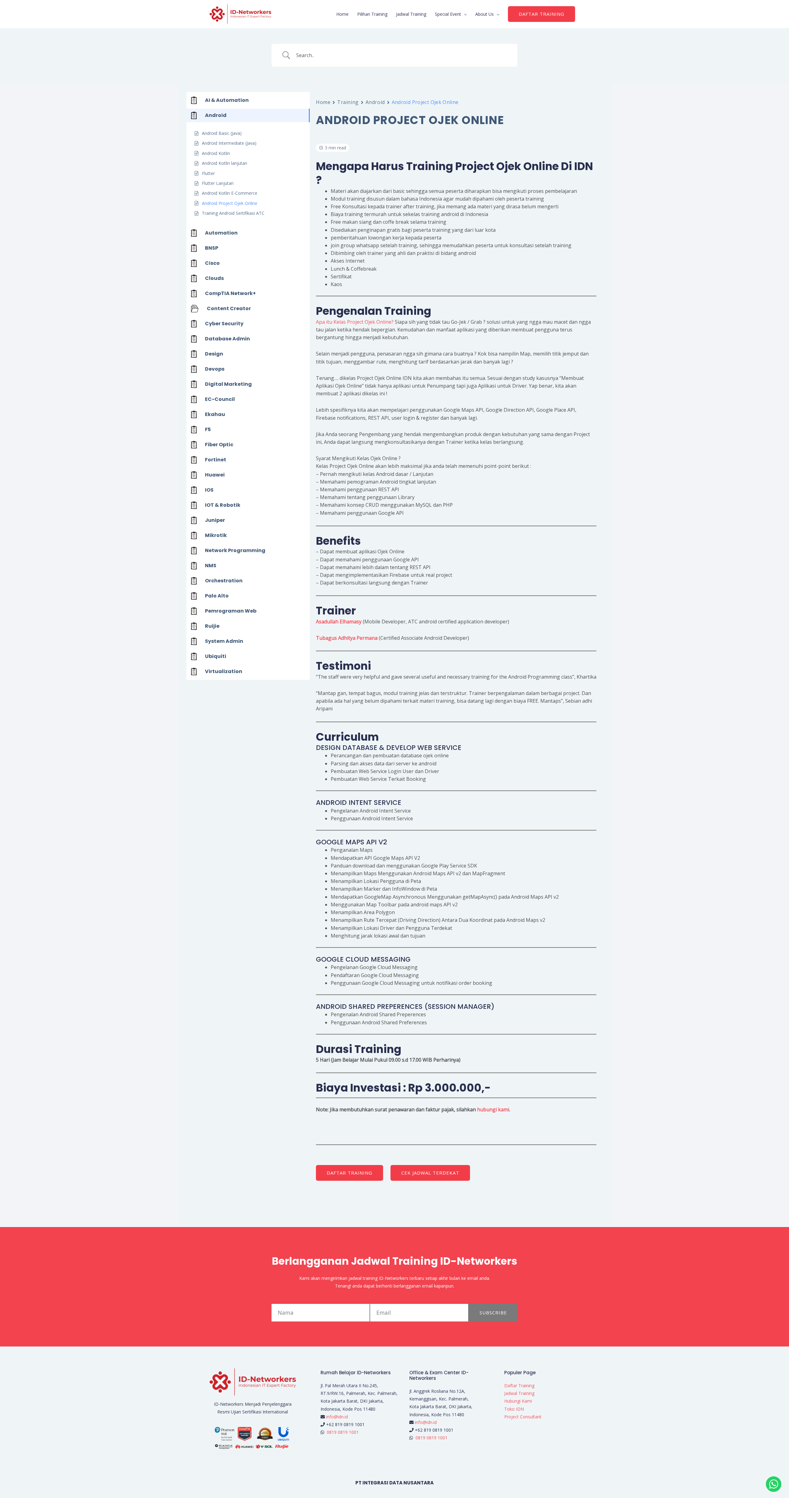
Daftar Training (519, 1385)
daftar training (349, 1173)
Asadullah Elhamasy (339, 621)
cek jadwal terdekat (430, 1173)
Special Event (448, 14)
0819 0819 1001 (343, 1432)
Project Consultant (523, 1417)
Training (347, 102)
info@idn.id (337, 1417)
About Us (484, 14)
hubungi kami (493, 1109)
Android (375, 102)
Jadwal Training (411, 14)
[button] (541, 14)
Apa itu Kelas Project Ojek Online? (355, 321)
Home (342, 14)
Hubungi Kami (518, 1401)
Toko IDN (514, 1409)
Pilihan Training (372, 14)
